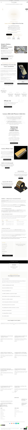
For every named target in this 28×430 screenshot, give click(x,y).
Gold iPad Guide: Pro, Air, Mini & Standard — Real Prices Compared (24, 401)
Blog (14, 417)
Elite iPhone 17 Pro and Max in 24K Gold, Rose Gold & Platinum (10, 95)
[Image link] (4, 399)
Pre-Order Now (9, 34)
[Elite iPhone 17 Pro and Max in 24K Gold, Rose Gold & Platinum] (10, 90)
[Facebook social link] (9, 0)
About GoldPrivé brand (23, 205)
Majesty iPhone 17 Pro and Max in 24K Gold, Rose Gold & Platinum (24, 95)
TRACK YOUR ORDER (16, 0)
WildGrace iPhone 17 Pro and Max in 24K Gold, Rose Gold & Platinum (17, 95)
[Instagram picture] (2, 264)
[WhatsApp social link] (11, 85)
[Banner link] (20, 152)
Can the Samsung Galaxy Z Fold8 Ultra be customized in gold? (10, 302)
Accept (25, 428)
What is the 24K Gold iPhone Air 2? (6, 291)
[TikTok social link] (12, 85)
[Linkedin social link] (12, 0)
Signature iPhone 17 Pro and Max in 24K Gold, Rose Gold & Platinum (4, 91)
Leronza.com (14, 204)
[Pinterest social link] (11, 0)
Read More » (2, 341)
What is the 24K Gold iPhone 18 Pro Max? (7, 288)
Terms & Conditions (3, 418)
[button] (20, 49)
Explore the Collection (17, 34)
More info (21, 428)
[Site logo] (14, 2)
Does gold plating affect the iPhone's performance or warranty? (10, 308)
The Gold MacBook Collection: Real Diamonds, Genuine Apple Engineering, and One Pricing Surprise (6, 371)
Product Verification (3, 412)
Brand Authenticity (3, 411)
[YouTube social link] (8, 85)
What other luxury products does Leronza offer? (8, 305)
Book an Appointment (4, 251)
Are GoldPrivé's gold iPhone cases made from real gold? (9, 294)
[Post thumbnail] (17, 401)
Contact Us (3, 253)
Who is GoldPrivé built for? (5, 316)
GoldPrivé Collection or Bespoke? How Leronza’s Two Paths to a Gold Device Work (6, 353)
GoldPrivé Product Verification (18, 229)
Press (15, 418)
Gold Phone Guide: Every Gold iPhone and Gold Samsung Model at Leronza (24, 405)
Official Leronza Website (18, 206)
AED (26, 10)
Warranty (2, 419)
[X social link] (10, 0)
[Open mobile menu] (1, 2)
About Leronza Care (16, 412)
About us (15, 411)
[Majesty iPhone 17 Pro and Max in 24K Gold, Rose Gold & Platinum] (24, 90)
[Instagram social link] (7, 85)
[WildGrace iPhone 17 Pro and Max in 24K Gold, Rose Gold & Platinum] (17, 90)
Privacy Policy (2, 417)
